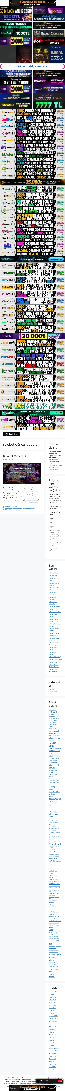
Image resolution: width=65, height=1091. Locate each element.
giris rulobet (52, 722)
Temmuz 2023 (53, 1051)
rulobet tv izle (54, 917)
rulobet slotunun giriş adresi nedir (54, 888)
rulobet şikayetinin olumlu (54, 964)
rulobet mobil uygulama (55, 856)
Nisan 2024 (52, 1026)
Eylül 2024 (52, 1013)
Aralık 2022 (52, 1069)
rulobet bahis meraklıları (55, 748)
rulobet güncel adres (54, 815)
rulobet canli (53, 763)
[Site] (32, 112)
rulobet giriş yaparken (53, 809)
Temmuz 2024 (53, 1018)
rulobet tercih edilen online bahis (54, 907)
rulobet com (52, 782)
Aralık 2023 (52, 1037)
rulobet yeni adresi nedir (53, 936)
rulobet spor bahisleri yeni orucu (54, 891)
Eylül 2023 (52, 1045)
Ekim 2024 (52, 1010)
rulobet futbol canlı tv (53, 784)
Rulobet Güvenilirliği (55, 657)
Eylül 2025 (52, 994)
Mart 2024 (52, 1029)
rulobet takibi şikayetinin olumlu (54, 898)
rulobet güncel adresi (54, 818)
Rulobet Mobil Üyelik (55, 659)
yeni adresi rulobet (53, 970)
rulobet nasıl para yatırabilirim (55, 866)
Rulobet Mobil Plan (55, 612)
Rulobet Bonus (54, 758)
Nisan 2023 (52, 1059)
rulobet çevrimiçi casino (53, 950)
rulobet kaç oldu (54, 849)
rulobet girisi (54, 791)
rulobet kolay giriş (29, 508)
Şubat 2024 (52, 1032)
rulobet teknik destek (53, 900)
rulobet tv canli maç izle (54, 913)
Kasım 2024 (52, 1008)
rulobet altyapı (52, 740)
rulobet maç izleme (55, 851)
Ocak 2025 (52, 1002)
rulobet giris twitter (53, 795)
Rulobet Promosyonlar (11, 506)
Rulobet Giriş (53, 575)
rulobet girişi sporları (53, 808)
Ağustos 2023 (53, 1048)
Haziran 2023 (53, 1053)
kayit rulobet (54, 731)
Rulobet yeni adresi (53, 933)
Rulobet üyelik (55, 954)
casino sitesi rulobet (54, 718)
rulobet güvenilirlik (52, 826)
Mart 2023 (52, 1061)
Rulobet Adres (54, 735)
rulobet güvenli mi (52, 830)
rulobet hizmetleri (52, 841)
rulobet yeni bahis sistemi (54, 938)
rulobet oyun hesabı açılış (54, 869)
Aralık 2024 (52, 1005)
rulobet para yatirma (53, 872)
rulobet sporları (52, 895)
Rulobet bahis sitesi (54, 752)
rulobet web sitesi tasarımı (54, 923)
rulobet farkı (58, 782)
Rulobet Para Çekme (53, 876)
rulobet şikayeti (52, 962)
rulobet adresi (8, 508)
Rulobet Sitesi (54, 884)
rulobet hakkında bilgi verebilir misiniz (55, 837)
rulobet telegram (52, 903)
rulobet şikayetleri (53, 966)
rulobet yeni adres (53, 928)
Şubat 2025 (52, 1000)
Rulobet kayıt (55, 844)
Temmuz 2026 (53, 992)
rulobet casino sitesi (54, 780)
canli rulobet (52, 716)
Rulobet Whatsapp (54, 925)
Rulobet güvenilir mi (54, 828)
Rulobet (51, 609)
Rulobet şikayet (52, 958)
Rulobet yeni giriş (54, 942)
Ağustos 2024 (53, 1016)
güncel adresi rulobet (53, 725)
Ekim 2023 (52, 1043)
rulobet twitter (52, 918)
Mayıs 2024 (52, 1024)
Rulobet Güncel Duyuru (18, 456)
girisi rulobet (53, 720)
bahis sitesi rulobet (53, 713)
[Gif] (32, 182)
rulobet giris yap (55, 799)
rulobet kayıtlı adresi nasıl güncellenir (54, 847)
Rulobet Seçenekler (55, 662)
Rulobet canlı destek (53, 771)
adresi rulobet (52, 710)
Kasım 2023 (52, 1040)
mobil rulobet (52, 733)
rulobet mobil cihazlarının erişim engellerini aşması (54, 853)
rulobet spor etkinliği (54, 893)
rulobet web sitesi (55, 921)
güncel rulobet (52, 728)
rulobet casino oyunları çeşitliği (55, 778)
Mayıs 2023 (52, 1056)
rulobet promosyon (54, 879)
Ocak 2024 (52, 1035)
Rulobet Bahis (52, 744)
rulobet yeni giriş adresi (55, 946)
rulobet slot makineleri (54, 886)
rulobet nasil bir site (55, 865)
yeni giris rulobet (52, 975)
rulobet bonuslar (53, 760)
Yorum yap (8, 509)
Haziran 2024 (53, 1021)
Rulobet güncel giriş (54, 820)
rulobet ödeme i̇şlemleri (53, 952)
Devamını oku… (33, 502)
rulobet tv (51, 909)
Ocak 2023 (52, 1067)
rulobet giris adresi (53, 788)
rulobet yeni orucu (52, 948)
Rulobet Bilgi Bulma (55, 606)
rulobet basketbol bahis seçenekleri (53, 756)
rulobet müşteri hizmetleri (53, 859)
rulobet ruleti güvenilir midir (54, 881)
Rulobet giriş (53, 803)
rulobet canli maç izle (54, 766)
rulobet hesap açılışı (53, 839)
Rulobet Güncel (53, 812)
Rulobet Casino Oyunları (53, 775)
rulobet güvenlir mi (54, 834)
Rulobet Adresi (53, 573)
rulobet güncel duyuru (18, 508)
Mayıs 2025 (52, 997)
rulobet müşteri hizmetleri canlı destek (55, 862)
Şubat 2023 (52, 1064)
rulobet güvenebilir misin (53, 823)
